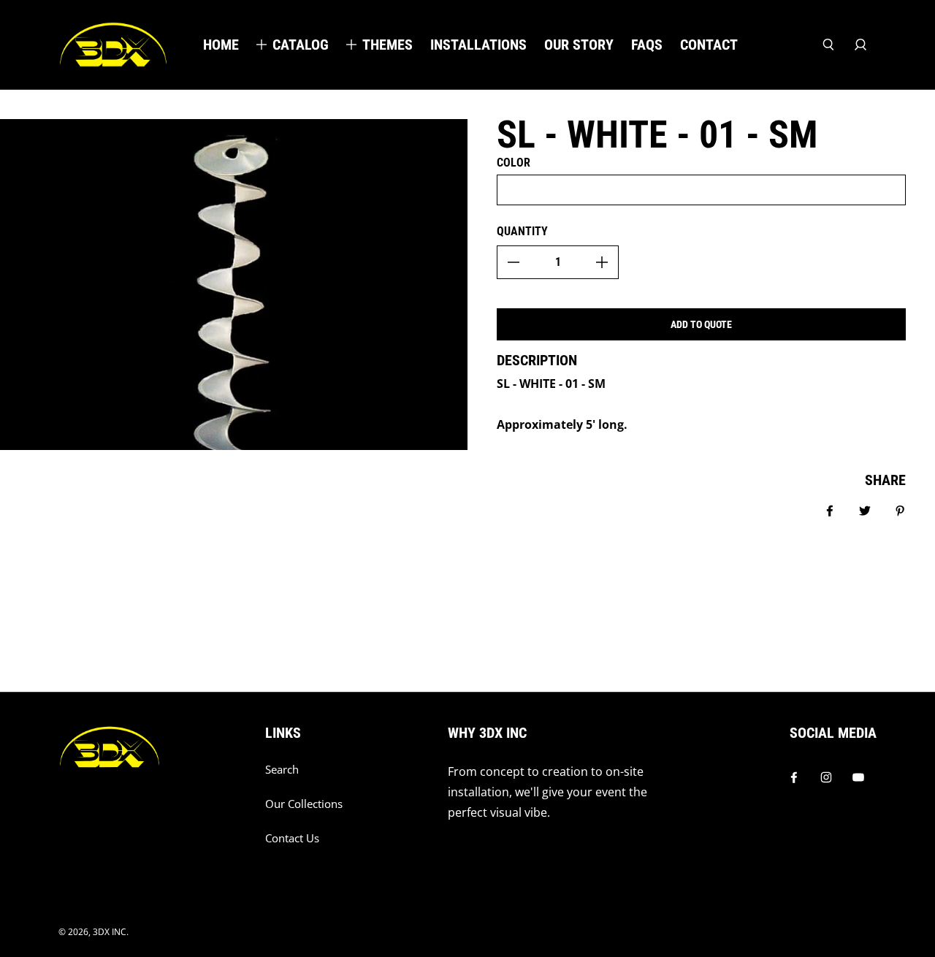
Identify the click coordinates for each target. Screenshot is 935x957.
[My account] (860, 44)
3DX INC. (111, 932)
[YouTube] (858, 777)
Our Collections (304, 804)
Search (282, 769)
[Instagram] (826, 777)
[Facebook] (794, 777)
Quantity (522, 231)
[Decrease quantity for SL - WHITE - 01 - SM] (513, 262)
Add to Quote (701, 324)
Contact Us (292, 838)
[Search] (828, 44)
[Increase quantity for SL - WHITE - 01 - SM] (602, 262)
